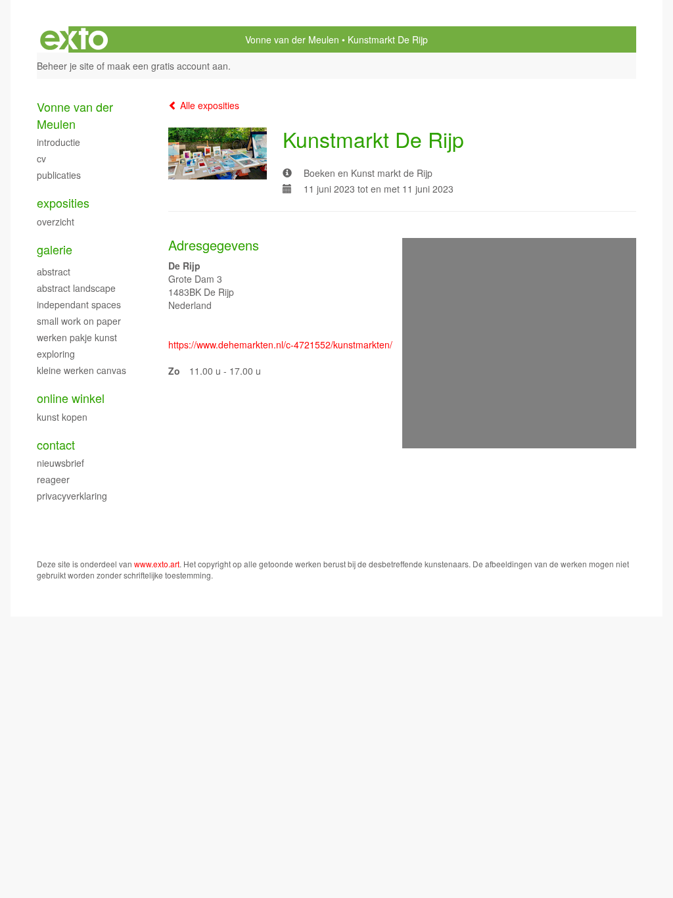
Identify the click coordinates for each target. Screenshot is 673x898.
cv (41, 158)
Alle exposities (208, 105)
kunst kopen (62, 416)
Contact (56, 445)
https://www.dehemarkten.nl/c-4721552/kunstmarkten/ (280, 344)
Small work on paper (79, 320)
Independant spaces (79, 304)
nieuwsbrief (60, 462)
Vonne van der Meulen (292, 39)
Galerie (54, 249)
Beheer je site (65, 65)
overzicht (55, 221)
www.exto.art (156, 563)
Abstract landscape (76, 288)
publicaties (59, 174)
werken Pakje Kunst (77, 337)
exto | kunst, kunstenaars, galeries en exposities (74, 39)
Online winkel (70, 398)
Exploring (56, 353)
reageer (53, 479)
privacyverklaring (72, 495)
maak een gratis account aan (167, 65)
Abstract (53, 271)
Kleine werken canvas (81, 370)
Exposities (63, 203)
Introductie (58, 142)
